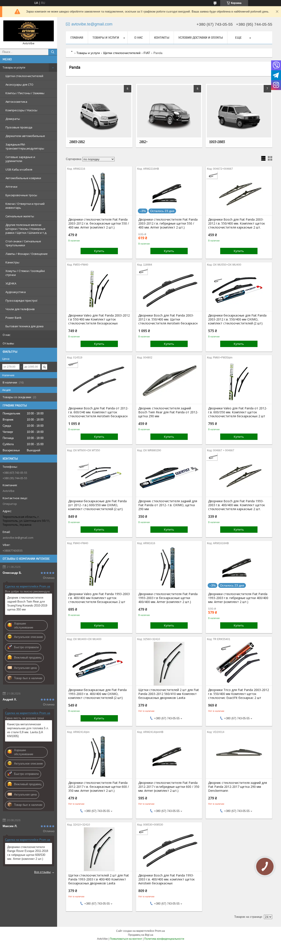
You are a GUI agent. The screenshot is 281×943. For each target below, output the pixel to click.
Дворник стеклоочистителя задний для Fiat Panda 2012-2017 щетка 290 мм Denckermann (237, 787)
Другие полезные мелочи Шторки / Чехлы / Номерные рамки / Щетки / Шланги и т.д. (26, 229)
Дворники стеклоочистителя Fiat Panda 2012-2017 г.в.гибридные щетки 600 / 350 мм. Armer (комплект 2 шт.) (168, 787)
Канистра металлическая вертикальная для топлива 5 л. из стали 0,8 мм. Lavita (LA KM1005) (28, 730)
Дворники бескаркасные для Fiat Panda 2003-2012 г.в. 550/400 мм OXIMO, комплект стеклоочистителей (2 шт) (237, 319)
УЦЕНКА (10, 283)
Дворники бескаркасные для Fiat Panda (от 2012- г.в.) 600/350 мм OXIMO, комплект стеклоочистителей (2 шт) (97, 505)
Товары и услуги (14, 67)
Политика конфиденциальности (164, 938)
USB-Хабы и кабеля (18, 169)
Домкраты (12, 119)
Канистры (12, 262)
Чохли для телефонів (20, 309)
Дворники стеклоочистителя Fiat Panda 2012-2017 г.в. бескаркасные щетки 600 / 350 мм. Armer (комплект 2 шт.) (98, 787)
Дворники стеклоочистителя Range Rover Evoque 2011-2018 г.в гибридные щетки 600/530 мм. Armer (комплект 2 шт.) (27, 852)
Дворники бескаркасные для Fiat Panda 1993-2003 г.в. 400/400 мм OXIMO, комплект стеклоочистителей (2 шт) (97, 694)
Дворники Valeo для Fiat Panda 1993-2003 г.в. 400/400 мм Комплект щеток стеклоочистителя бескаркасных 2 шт (99, 598)
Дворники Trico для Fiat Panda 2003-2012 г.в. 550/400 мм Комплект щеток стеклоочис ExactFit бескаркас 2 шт (238, 694)
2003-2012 (77, 142)
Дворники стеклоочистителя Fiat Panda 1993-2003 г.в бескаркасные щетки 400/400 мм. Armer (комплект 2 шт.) (168, 598)
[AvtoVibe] (28, 30)
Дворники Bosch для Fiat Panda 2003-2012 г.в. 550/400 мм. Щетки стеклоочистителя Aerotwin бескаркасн (168, 319)
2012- (143, 142)
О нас (6, 335)
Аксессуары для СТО (19, 84)
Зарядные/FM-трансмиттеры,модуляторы (24, 146)
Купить (99, 251)
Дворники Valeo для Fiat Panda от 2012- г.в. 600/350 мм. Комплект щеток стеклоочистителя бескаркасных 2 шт (237, 412)
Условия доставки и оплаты (200, 37)
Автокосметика (16, 102)
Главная (76, 37)
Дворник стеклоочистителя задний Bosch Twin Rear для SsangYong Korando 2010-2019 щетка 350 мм (27, 603)
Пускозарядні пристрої (21, 300)
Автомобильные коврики (23, 178)
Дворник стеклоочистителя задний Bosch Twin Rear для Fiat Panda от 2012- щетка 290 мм (168, 412)
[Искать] (52, 52)
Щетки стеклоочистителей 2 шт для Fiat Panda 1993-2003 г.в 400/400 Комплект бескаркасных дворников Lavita (98, 879)
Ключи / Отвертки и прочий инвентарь (25, 206)
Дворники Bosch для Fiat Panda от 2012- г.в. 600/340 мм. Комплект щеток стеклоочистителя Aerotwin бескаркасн (98, 412)
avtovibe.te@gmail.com (18, 538)
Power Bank (13, 318)
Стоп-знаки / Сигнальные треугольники (23, 243)
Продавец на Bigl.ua (140, 934)
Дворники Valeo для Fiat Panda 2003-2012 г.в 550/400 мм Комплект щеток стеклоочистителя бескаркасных (99, 319)
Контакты (161, 37)
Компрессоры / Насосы (21, 110)
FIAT (147, 53)
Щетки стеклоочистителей (24, 76)
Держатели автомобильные (25, 136)
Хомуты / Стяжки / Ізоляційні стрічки (25, 273)
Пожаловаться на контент (126, 938)
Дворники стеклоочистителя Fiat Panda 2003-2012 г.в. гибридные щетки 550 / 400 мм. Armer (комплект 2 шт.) (168, 223)
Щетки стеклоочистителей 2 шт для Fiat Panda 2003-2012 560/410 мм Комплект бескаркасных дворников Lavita (168, 694)
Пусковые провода (18, 127)
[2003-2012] (99, 115)
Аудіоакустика (15, 292)
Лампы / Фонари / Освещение (26, 254)
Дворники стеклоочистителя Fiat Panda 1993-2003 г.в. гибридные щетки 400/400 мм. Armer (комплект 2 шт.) (238, 598)
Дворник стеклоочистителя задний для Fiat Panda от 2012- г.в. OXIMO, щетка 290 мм (167, 505)
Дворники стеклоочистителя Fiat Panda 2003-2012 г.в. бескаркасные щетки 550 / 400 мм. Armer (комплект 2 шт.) (98, 223)
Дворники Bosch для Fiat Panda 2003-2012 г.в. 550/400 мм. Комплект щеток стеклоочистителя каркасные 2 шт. (236, 223)
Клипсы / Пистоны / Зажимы (24, 93)
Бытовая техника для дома (24, 326)
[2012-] (169, 115)
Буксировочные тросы (21, 195)
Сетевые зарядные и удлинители (20, 159)
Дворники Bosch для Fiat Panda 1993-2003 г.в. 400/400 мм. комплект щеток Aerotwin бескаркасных (166, 879)
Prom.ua (160, 930)
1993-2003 (217, 142)
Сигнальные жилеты (19, 216)
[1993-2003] (239, 115)
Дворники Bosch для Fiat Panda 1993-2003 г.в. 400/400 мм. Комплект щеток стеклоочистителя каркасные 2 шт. (236, 505)
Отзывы (8, 343)
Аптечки (11, 187)
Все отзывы (42, 872)
